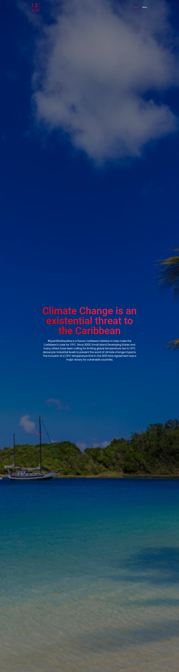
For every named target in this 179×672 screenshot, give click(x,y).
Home (136, 7)
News (144, 7)
